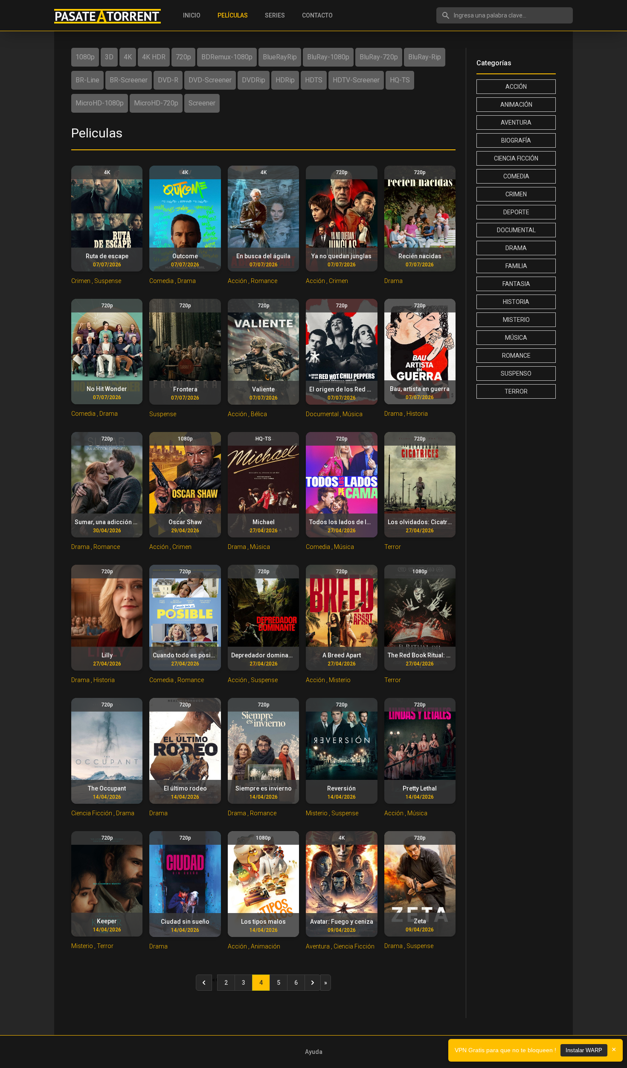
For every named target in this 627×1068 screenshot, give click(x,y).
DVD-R (168, 80)
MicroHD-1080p (99, 103)
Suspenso (516, 373)
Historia (516, 301)
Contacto (317, 15)
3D (109, 57)
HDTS (313, 80)
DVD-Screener (210, 80)
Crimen (516, 194)
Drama (516, 248)
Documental (516, 230)
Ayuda (313, 1051)
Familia (516, 266)
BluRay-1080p (328, 57)
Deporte (516, 212)
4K (128, 57)
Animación (516, 104)
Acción (516, 86)
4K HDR (153, 57)
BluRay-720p (379, 57)
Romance (516, 355)
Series (275, 15)
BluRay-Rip (424, 57)
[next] (313, 983)
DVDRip (253, 80)
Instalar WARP (584, 1050)
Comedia (516, 176)
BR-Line (87, 80)
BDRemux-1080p (227, 57)
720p (183, 57)
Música (516, 337)
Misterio (516, 319)
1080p (85, 57)
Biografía (516, 140)
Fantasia (516, 283)
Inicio (191, 15)
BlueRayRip (280, 57)
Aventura (516, 122)
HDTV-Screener (356, 80)
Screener (202, 103)
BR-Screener (129, 80)
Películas (233, 15)
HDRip (285, 80)
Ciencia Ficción (516, 158)
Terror (516, 391)
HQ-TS (400, 80)
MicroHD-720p (156, 103)
